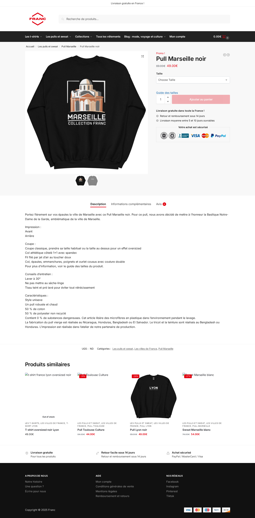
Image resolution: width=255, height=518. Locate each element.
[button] (142, 56)
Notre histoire (33, 481)
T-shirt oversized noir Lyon (42, 429)
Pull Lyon (145, 426)
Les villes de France (145, 348)
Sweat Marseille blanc (196, 429)
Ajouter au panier (201, 99)
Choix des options (49, 441)
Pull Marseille (69, 46)
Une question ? (34, 486)
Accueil (30, 46)
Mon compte (103, 481)
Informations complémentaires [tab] (131, 204)
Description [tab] (98, 204)
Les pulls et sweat (48, 46)
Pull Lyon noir (138, 429)
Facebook (172, 481)
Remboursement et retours (112, 496)
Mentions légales (106, 491)
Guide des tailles (167, 92)
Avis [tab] (160, 204)
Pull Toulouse (96, 426)
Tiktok (170, 496)
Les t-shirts (32, 423)
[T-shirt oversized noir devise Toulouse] (224, 55)
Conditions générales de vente (115, 486)
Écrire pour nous (35, 491)
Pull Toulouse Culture (90, 429)
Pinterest (172, 491)
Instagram (172, 486)
